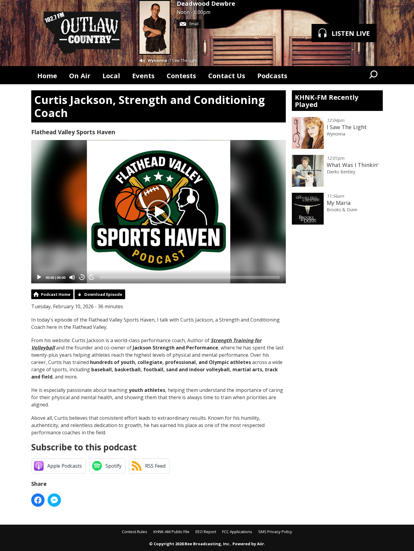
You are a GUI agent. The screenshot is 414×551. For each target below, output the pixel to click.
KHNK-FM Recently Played (327, 100)
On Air (79, 75)
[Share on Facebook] (38, 500)
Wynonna (157, 60)
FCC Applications (237, 531)
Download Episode (103, 294)
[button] (158, 212)
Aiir (260, 543)
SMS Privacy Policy (275, 531)
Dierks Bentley (341, 172)
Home (47, 75)
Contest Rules (134, 531)
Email (194, 23)
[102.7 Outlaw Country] (81, 33)
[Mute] (72, 277)
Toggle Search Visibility (374, 75)
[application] (158, 211)
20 (82, 277)
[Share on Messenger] (54, 500)
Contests (181, 75)
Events (143, 75)
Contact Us (226, 75)
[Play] (39, 277)
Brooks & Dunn (342, 209)
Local (111, 75)
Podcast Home (55, 294)
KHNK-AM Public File (171, 531)
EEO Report (205, 531)
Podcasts (272, 75)
